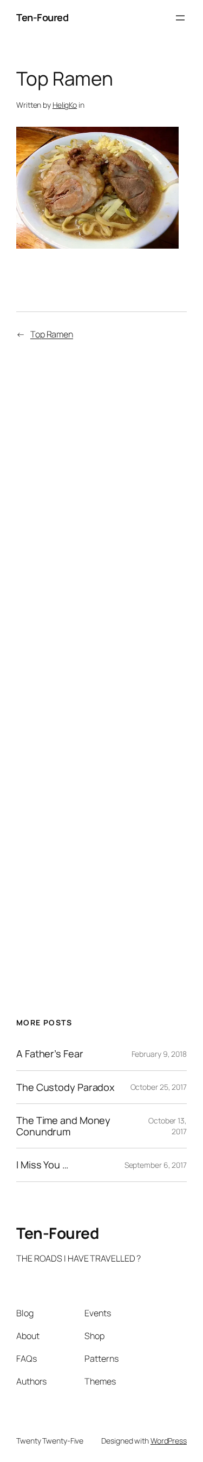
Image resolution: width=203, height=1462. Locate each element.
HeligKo (65, 105)
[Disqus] (101, 508)
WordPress (168, 1440)
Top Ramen (51, 334)
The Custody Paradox (65, 1087)
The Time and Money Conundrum (63, 1126)
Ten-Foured (42, 17)
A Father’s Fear (49, 1053)
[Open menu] (180, 17)
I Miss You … (42, 1164)
